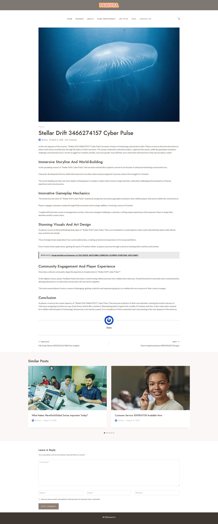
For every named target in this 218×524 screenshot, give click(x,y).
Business (80, 19)
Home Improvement (106, 19)
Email (90, 493)
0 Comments (72, 140)
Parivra (41, 126)
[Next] (186, 398)
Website (139, 493)
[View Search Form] (179, 19)
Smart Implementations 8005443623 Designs (160, 344)
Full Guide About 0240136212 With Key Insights (59, 344)
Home (69, 19)
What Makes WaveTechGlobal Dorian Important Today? (60, 415)
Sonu (46, 140)
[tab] (104, 432)
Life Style (123, 19)
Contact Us (145, 19)
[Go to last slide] (31, 398)
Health (90, 19)
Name (43, 493)
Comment (44, 462)
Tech (133, 19)
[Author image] (39, 140)
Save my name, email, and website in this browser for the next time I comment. (70, 499)
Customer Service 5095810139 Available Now (138, 415)
